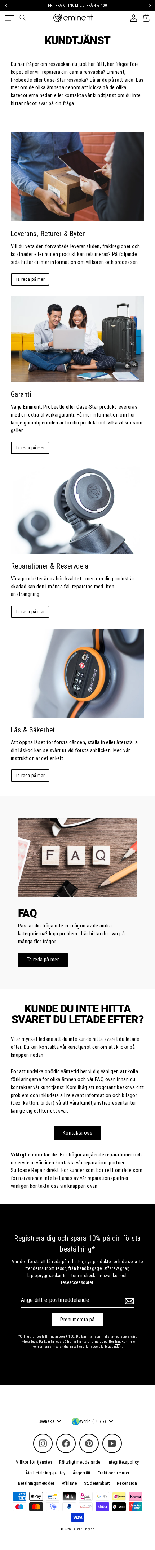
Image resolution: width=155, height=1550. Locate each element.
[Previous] (6, 5)
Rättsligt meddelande (79, 1462)
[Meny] (9, 18)
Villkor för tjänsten (34, 1462)
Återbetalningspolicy (45, 1472)
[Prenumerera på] (128, 1301)
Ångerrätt (81, 1472)
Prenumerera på (77, 1320)
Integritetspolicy (123, 1462)
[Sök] (22, 18)
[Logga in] (133, 18)
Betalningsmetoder (36, 1483)
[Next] (149, 5)
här (117, 1341)
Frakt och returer (114, 1472)
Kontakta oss (77, 1133)
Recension (127, 1483)
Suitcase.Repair (28, 1170)
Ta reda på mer (30, 279)
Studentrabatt (97, 1483)
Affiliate (69, 1483)
